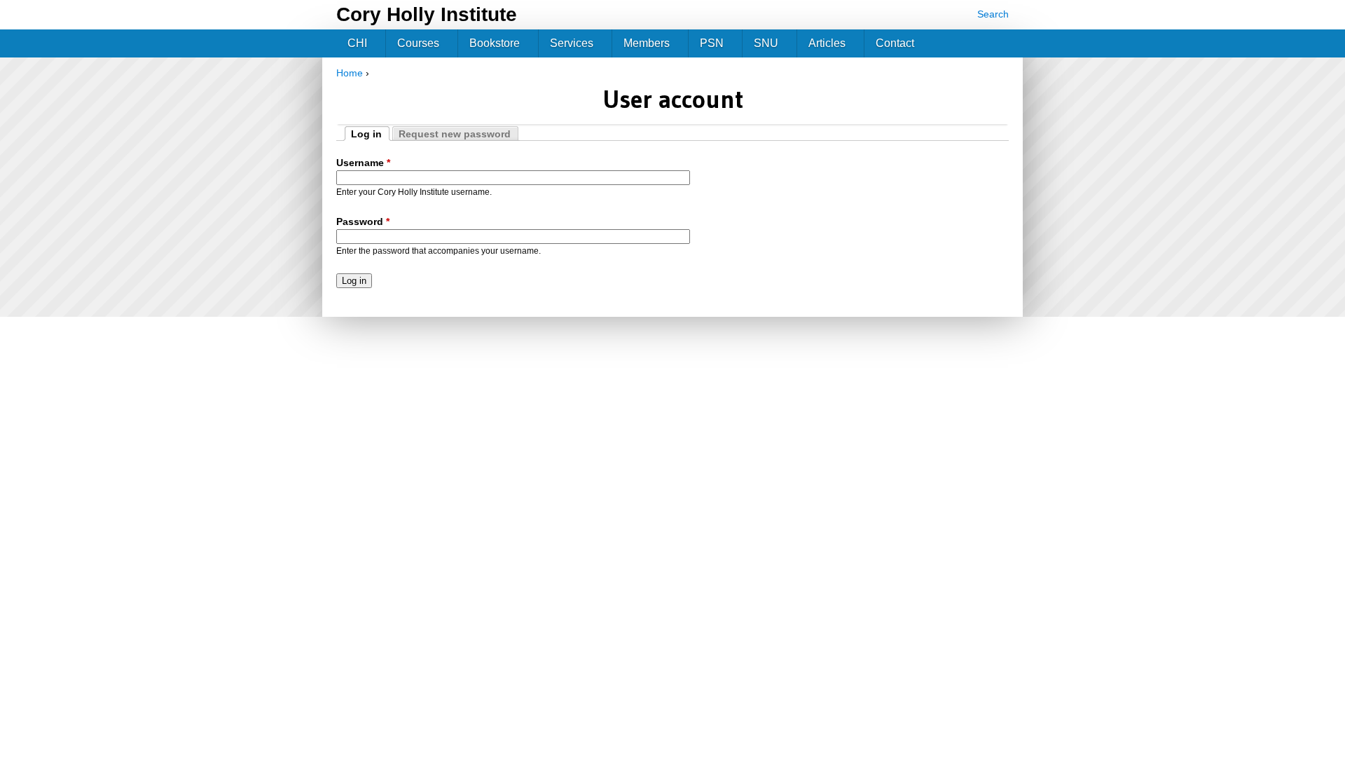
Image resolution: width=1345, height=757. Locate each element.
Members (646, 43)
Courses (418, 43)
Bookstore (494, 43)
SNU (766, 43)
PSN (712, 43)
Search (993, 14)
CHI (357, 43)
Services (571, 43)
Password (362, 221)
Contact (895, 43)
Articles (827, 43)
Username (363, 162)
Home (349, 73)
